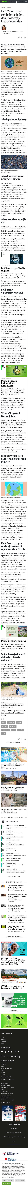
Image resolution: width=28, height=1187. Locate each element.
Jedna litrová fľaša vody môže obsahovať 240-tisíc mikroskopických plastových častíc (12, 765)
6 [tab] (20, 1122)
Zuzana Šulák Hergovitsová (9, 31)
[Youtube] (2, 1052)
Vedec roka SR (4, 1091)
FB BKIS (20, 333)
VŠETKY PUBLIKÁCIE (14, 1124)
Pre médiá (3, 1041)
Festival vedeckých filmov (7, 1087)
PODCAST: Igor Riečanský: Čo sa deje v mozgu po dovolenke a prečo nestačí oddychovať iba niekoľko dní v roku (17, 918)
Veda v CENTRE (5, 1083)
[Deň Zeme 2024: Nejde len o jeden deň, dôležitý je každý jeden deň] (16, 258)
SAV (14, 730)
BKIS (8, 333)
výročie (20, 730)
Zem (3, 733)
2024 (3, 722)
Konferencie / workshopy (7, 1100)
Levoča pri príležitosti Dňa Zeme (13, 420)
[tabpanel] (7, 1113)
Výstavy (3, 1089)
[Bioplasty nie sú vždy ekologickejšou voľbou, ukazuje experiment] (14, 800)
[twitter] (19, 38)
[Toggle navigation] (26, 1)
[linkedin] (25, 38)
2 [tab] (10, 1122)
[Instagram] (14, 1052)
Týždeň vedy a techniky (7, 1093)
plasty (3, 96)
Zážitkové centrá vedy (6, 1068)
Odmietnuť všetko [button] (20, 1180)
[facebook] (21, 38)
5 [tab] (17, 1122)
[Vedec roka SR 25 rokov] (20, 1113)
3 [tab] (13, 1122)
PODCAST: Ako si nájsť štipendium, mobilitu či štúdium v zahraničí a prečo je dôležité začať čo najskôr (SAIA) (13, 961)
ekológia (11, 722)
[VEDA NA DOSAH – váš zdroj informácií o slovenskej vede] (6, 1)
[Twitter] (9, 1052)
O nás (2, 1037)
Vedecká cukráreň (5, 1085)
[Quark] (7, 1113)
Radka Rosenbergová (21, 911)
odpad (19, 722)
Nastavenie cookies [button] (8, 1180)
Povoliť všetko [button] (6, 1183)
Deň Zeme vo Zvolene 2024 (13, 640)
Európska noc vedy (5, 1095)
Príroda (9, 7)
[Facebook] (11, 1052)
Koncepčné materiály (6, 1076)
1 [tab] (8, 1122)
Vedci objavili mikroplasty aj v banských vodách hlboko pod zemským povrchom (12, 788)
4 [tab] (15, 1122)
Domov (3, 7)
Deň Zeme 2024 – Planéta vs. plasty (13, 269)
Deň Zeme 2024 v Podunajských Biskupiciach (9, 383)
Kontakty (3, 1039)
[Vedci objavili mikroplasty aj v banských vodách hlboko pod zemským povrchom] (14, 778)
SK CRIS (3, 1072)
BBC (17, 711)
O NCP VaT (4, 1064)
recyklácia (5, 730)
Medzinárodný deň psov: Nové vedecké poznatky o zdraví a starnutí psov (17, 896)
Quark (2, 1070)
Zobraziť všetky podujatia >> (14, 876)
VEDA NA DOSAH (12, 768)
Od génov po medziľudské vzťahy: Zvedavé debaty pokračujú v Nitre (16, 887)
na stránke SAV (20, 516)
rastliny (12, 726)
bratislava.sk (9, 713)
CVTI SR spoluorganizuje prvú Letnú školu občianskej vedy (12, 987)
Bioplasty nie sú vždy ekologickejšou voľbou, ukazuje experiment (14, 810)
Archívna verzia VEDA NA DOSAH (10, 1056)
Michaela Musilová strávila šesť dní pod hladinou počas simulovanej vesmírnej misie (16, 927)
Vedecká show (4, 1097)
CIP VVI (3, 1074)
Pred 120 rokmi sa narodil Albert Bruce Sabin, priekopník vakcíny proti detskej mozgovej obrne (16, 907)
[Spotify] (5, 1052)
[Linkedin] (18, 1052)
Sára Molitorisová (20, 922)
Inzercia (3, 1043)
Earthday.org (10, 711)
